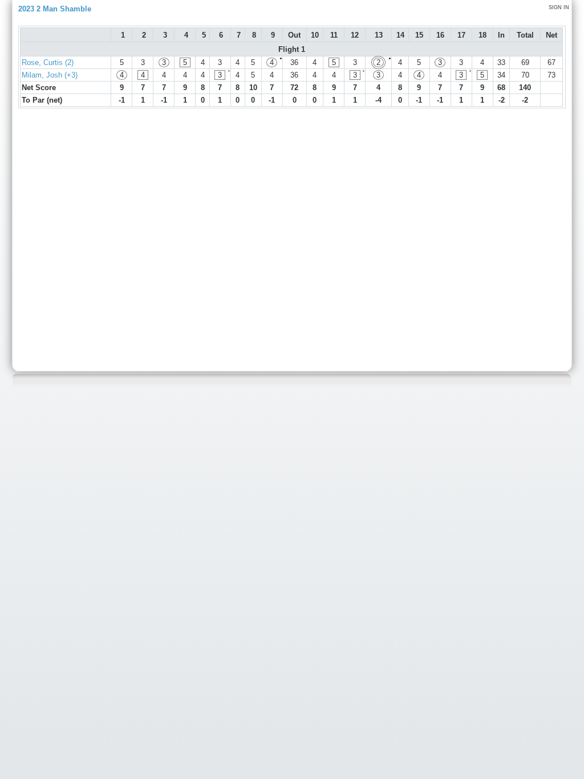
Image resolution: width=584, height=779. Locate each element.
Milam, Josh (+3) (50, 75)
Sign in (559, 7)
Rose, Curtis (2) (48, 62)
